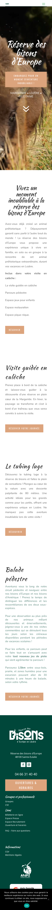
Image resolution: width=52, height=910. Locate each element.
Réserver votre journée (24, 428)
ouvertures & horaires (26, 785)
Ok (26, 905)
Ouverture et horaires (15, 825)
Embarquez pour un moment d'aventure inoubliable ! (26, 79)
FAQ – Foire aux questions (17, 830)
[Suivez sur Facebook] (23, 764)
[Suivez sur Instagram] (29, 764)
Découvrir (15, 531)
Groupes (9, 801)
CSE (7, 805)
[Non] (48, 899)
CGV (7, 851)
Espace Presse (12, 818)
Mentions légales (13, 855)
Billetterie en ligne (14, 814)
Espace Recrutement (15, 821)
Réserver (15, 329)
